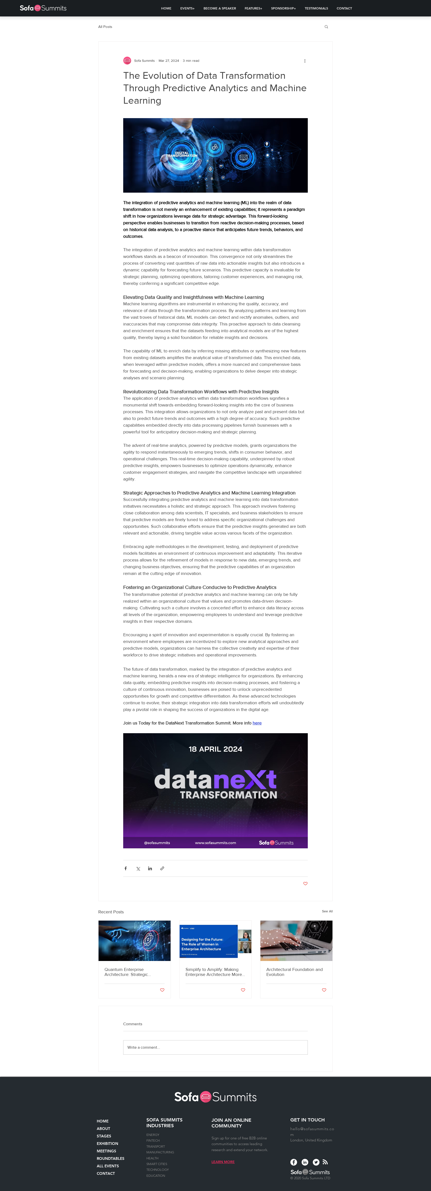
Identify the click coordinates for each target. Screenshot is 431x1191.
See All (327, 911)
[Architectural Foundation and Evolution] (296, 941)
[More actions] (305, 61)
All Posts (105, 26)
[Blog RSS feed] (325, 1162)
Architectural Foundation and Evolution (294, 972)
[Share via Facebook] (125, 868)
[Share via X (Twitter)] (137, 868)
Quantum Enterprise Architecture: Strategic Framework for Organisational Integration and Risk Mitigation (134, 972)
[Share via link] (162, 868)
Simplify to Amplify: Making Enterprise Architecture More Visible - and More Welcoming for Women (215, 972)
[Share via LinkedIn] (150, 868)
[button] (187, 8)
